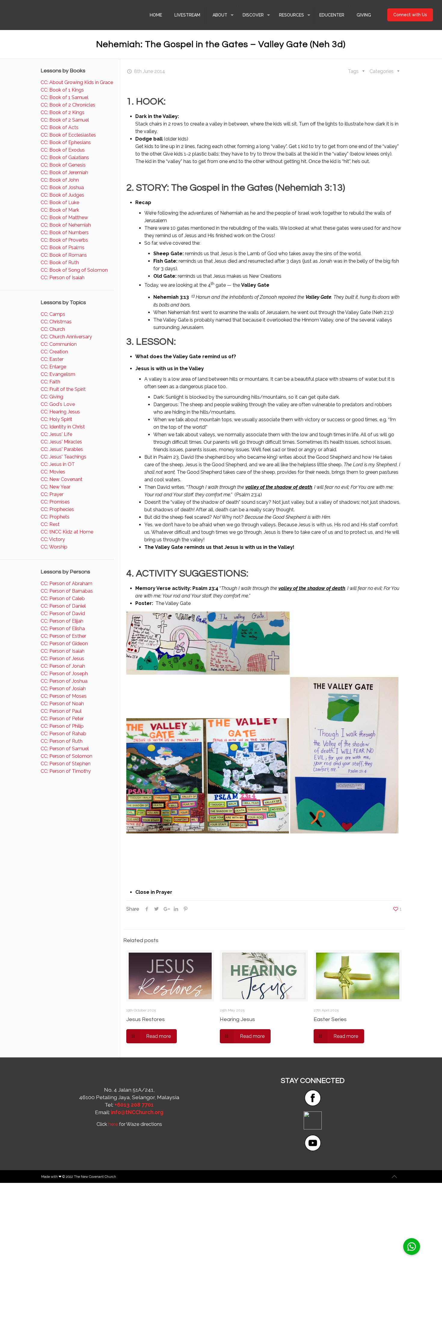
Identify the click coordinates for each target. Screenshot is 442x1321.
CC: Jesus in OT (58, 464)
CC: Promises (55, 502)
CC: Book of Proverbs (64, 240)
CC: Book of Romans (64, 255)
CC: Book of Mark (60, 210)
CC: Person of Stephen (66, 763)
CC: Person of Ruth (61, 741)
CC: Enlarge (53, 367)
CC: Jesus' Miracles (61, 442)
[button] (411, 1246)
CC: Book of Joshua (62, 187)
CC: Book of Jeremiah (64, 172)
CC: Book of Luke (60, 202)
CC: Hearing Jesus (60, 412)
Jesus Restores (145, 1019)
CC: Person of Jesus (62, 658)
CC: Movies (53, 472)
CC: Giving (52, 397)
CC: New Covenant (61, 479)
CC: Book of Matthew (64, 217)
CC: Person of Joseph (64, 673)
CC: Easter (52, 359)
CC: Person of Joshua (64, 681)
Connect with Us (410, 14)
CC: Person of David (63, 613)
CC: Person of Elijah (62, 621)
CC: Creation (54, 352)
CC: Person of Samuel (65, 748)
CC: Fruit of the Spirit (63, 389)
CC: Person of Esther (63, 636)
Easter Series (330, 1019)
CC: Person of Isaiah (62, 277)
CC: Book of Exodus (63, 150)
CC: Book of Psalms (62, 247)
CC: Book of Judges (62, 195)
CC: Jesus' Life (56, 434)
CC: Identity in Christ (63, 427)
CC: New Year (55, 487)
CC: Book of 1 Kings (62, 90)
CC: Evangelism (58, 374)
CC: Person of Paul (61, 711)
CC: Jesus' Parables (62, 449)
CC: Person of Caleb (63, 598)
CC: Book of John (60, 180)
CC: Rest (50, 524)
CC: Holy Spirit (56, 419)
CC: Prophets (55, 517)
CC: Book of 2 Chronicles (68, 105)
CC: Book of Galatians (65, 157)
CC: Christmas (56, 322)
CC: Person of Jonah (63, 666)
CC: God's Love (58, 404)
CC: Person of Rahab (63, 733)
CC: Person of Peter (62, 718)
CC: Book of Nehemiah (66, 225)
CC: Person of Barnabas (67, 591)
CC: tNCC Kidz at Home (67, 532)
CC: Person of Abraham (66, 583)
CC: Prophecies (57, 509)
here (113, 1124)
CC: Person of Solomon (66, 756)
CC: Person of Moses (64, 696)
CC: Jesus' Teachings (63, 457)
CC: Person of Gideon (64, 643)
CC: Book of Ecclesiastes (68, 135)
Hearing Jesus (237, 1019)
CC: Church (53, 329)
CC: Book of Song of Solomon (74, 270)
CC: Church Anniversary (66, 337)
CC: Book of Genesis (63, 165)
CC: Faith (50, 382)
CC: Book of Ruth (60, 262)
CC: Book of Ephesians (66, 142)
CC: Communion (59, 344)
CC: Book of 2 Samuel (65, 120)
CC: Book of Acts (59, 127)
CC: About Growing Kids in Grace (77, 82)
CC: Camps (53, 314)
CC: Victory (53, 539)
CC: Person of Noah (62, 703)
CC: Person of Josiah (63, 688)
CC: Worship (54, 547)
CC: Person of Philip (62, 726)
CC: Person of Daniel (63, 606)
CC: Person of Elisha (63, 628)
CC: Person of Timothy (66, 771)
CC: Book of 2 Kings (62, 112)
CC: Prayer (52, 494)
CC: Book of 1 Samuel (64, 97)
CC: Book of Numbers (65, 232)
